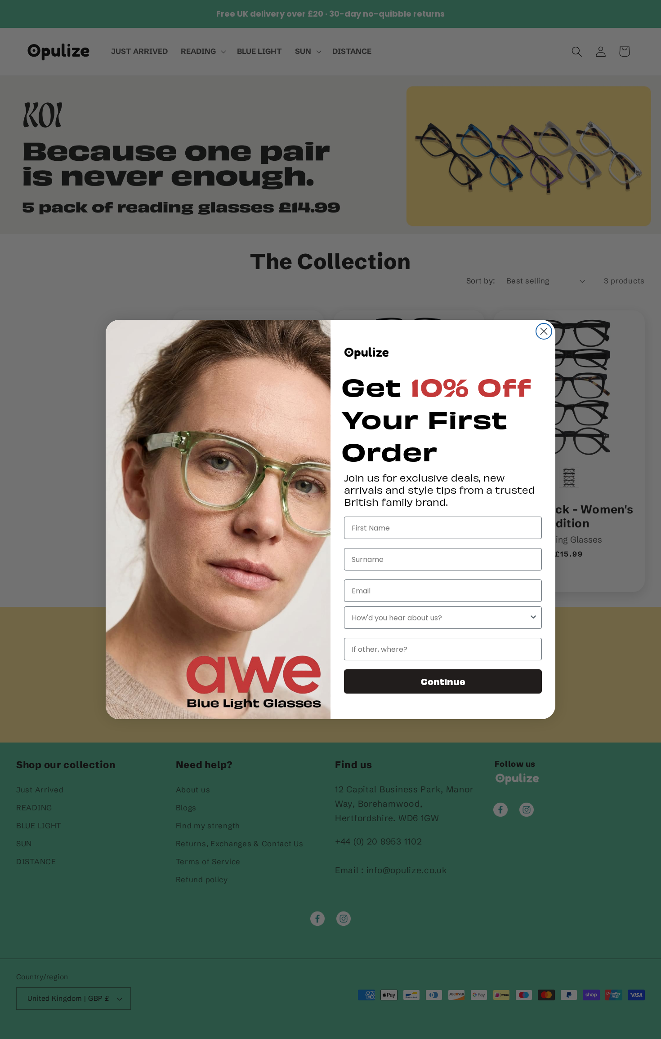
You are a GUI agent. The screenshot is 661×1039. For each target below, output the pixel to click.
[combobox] (440, 617)
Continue (443, 681)
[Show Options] (533, 617)
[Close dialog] (544, 331)
